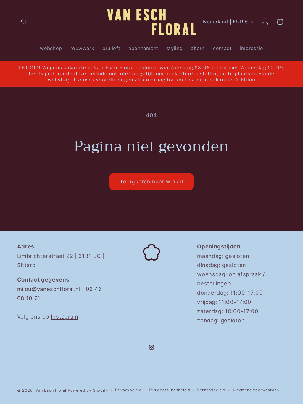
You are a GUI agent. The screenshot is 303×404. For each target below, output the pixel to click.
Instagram (64, 316)
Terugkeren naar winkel (151, 181)
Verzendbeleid (211, 390)
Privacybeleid (128, 390)
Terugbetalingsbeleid (169, 390)
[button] (24, 21)
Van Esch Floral (51, 390)
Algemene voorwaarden (255, 390)
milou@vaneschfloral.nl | (51, 289)
